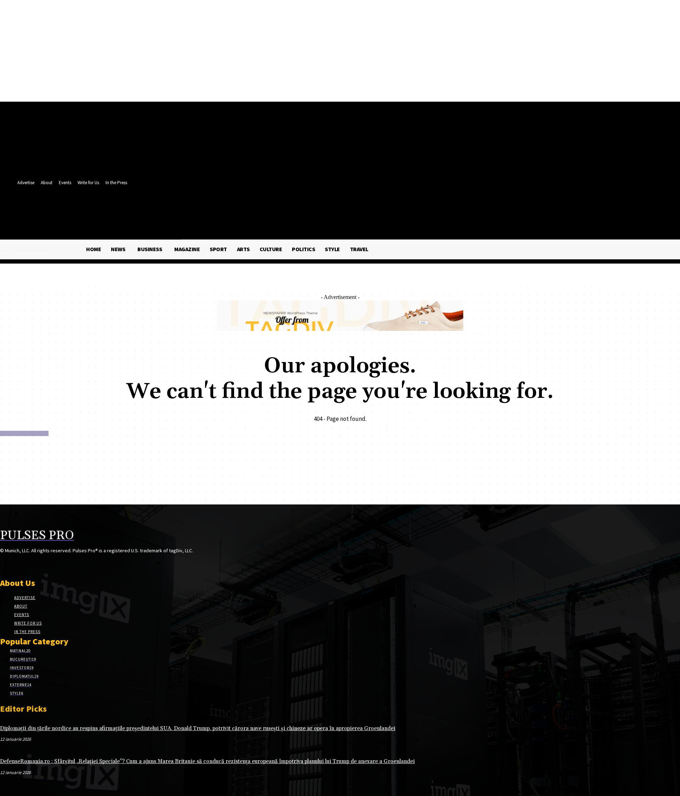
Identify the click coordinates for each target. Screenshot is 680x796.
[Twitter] (200, 208)
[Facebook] (187, 208)
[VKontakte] (42, 564)
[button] (212, 223)
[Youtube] (214, 208)
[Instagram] (16, 564)
